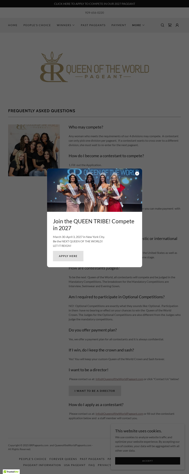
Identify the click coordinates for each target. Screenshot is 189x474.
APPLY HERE (68, 256)
